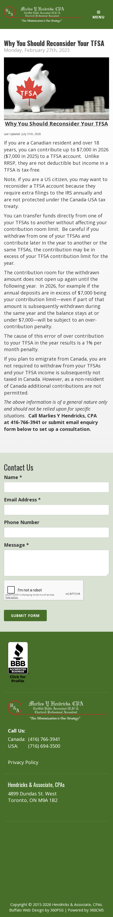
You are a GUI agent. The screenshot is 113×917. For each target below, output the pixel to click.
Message (16, 545)
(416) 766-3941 (44, 739)
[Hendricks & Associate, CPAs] (42, 14)
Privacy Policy (23, 762)
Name (13, 477)
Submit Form (25, 615)
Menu (99, 16)
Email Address (22, 499)
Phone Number (21, 522)
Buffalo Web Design (26, 910)
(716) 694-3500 (44, 746)
